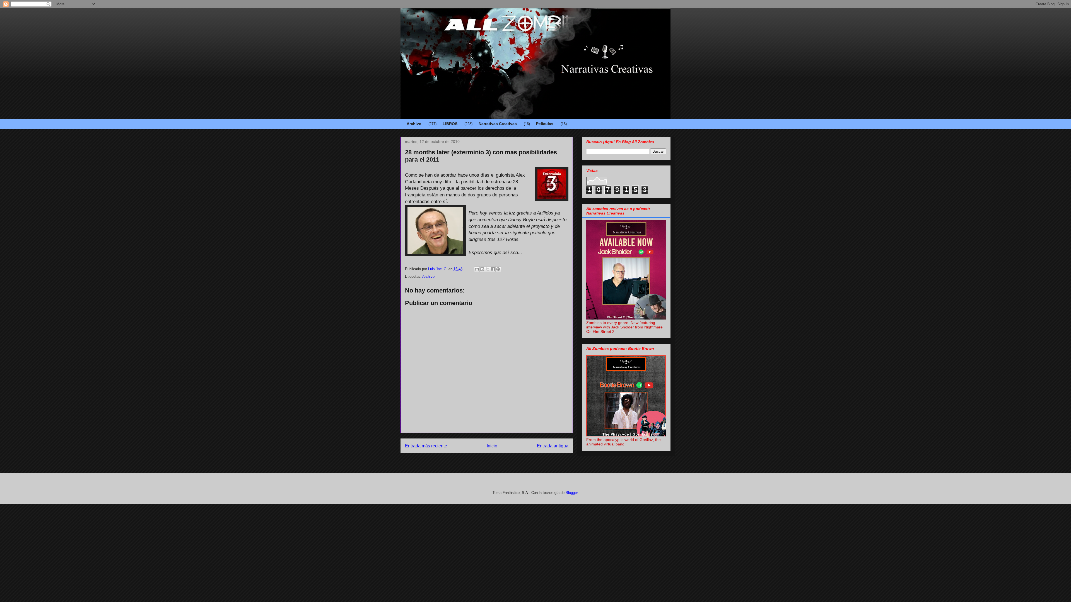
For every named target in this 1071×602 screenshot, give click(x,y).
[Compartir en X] (487, 269)
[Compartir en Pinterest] (498, 269)
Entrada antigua (552, 445)
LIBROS (450, 123)
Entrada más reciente (426, 445)
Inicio (492, 445)
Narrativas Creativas (498, 123)
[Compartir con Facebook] (493, 269)
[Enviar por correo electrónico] (477, 269)
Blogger (572, 493)
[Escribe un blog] (482, 269)
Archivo (414, 123)
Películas (544, 123)
